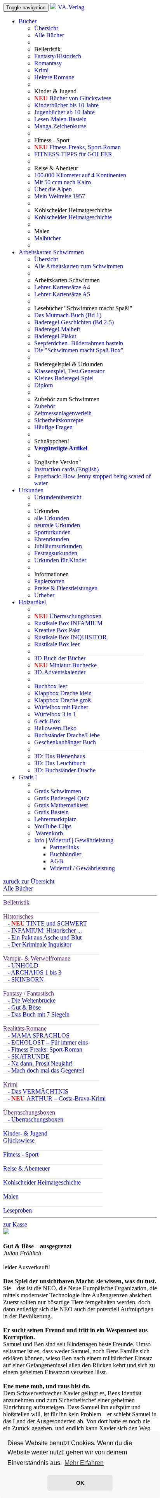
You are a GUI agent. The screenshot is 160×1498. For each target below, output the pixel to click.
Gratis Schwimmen (57, 791)
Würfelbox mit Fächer (61, 707)
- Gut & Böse (22, 1007)
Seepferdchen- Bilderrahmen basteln (78, 343)
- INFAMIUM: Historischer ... (42, 930)
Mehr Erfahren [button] (84, 1463)
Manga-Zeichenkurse (60, 126)
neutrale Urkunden (57, 525)
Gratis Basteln (51, 812)
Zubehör (44, 406)
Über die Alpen (53, 189)
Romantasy (48, 63)
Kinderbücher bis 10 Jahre (66, 105)
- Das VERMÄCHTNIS (35, 1091)
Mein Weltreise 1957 (59, 196)
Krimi (41, 70)
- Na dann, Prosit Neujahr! (38, 1063)
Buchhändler (65, 854)
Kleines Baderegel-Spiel (64, 378)
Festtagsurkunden (55, 553)
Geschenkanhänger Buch (65, 742)
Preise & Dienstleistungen (65, 588)
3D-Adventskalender (59, 672)
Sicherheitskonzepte (58, 420)
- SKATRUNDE (26, 1056)
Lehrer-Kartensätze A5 (62, 294)
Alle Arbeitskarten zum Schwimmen (78, 266)
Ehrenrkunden (51, 539)
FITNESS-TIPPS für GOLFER (73, 154)
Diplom (43, 385)
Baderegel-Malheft (57, 329)
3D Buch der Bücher (59, 658)
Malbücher (47, 238)
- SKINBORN (23, 979)
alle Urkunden (51, 518)
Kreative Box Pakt (57, 630)
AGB (56, 861)
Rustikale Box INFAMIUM (68, 623)
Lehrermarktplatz (55, 819)
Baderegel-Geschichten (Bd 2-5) (74, 322)
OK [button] (80, 1483)
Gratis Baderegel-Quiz (61, 798)
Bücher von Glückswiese (72, 98)
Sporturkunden (52, 532)
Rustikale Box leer (57, 644)
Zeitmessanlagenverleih (63, 413)
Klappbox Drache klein (63, 693)
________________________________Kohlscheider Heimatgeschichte (53, 1179)
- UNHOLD (20, 965)
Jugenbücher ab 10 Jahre (64, 112)
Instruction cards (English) (66, 469)
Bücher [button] (28, 21)
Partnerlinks (64, 847)
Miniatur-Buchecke (65, 665)
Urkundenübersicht (57, 497)
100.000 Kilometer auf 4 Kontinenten (80, 175)
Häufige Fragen (53, 427)
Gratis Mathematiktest (61, 805)
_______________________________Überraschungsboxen (51, 1109)
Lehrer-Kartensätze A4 (62, 287)
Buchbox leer (50, 686)
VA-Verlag (70, 7)
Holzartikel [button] (32, 602)
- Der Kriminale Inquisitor (37, 944)
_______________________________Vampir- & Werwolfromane (51, 955)
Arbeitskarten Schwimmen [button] (51, 252)
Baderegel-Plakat (55, 336)
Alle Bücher (49, 35)
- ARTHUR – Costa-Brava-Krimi (54, 1098)
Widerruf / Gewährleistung (82, 868)
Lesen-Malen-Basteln (60, 119)
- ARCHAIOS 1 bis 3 (32, 972)
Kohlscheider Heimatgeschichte (73, 217)
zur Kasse (15, 1224)
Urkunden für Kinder (60, 560)
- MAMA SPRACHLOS (36, 1035)
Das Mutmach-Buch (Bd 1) (67, 315)
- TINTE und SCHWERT (45, 923)
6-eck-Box (47, 721)
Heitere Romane (54, 77)
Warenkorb (48, 833)
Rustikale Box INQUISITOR (70, 637)
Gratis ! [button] (28, 777)
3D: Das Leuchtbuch (59, 763)
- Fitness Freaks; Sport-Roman (42, 1049)
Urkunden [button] (31, 490)
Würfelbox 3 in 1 (55, 714)
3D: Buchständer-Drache (65, 770)
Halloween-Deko (55, 728)
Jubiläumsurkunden (58, 546)
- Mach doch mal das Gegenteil (43, 1070)
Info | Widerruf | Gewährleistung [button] (73, 840)
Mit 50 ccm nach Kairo (62, 182)
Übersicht (46, 28)
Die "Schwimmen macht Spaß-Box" (78, 350)
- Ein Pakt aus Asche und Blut (42, 937)
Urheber (44, 595)
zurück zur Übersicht (28, 881)
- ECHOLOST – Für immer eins (45, 1042)
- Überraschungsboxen (33, 1119)
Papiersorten (49, 581)
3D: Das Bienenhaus (59, 756)
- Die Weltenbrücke (29, 1000)
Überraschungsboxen (67, 616)
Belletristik (16, 902)
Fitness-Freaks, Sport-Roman (77, 147)
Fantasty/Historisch (57, 56)
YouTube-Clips (52, 826)
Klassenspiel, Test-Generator (69, 371)
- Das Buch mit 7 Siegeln (36, 1014)
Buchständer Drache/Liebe (67, 735)
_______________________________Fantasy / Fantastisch (51, 990)
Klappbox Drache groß (62, 700)
